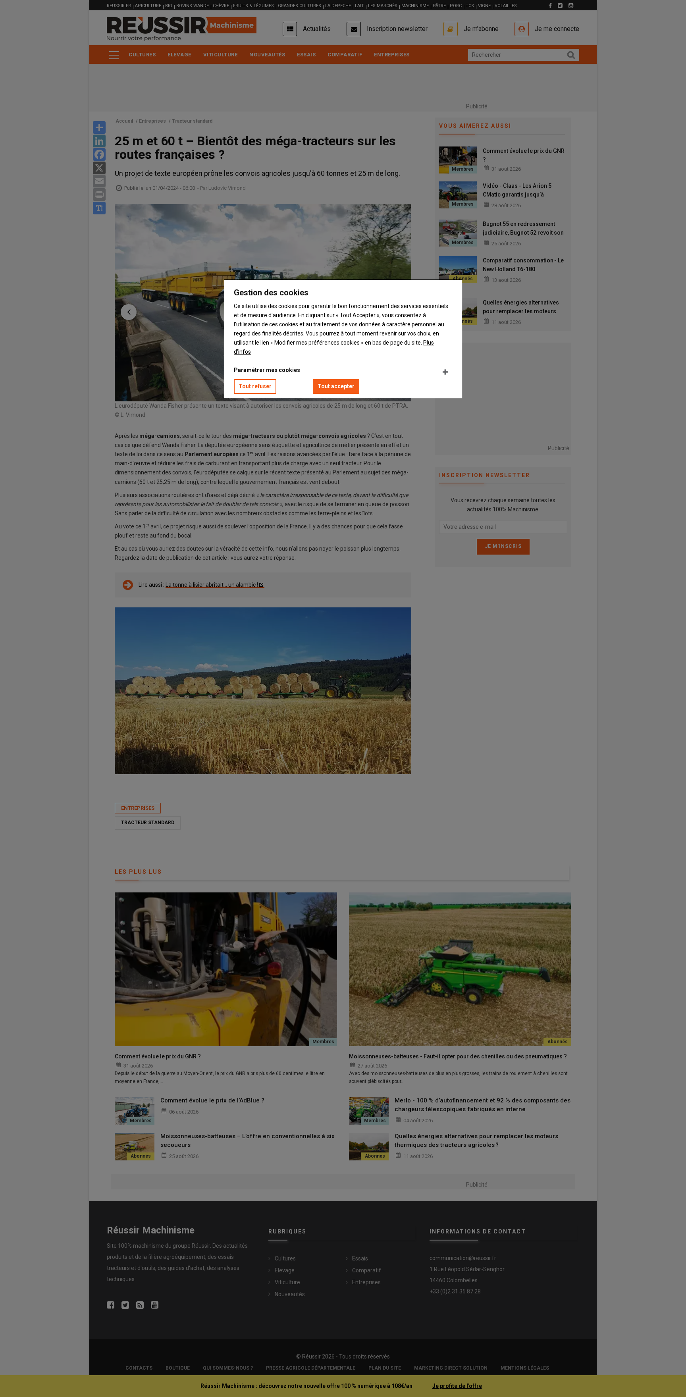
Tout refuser (255, 386)
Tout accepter (336, 386)
